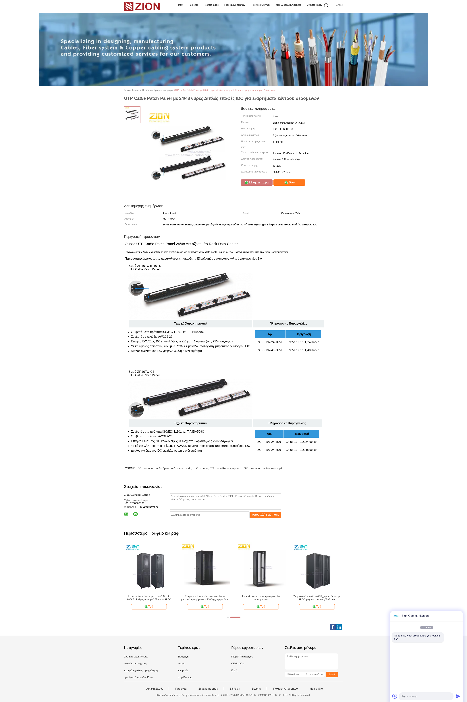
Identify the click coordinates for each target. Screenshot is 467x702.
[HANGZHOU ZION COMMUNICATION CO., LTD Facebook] (333, 627)
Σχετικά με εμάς (208, 688)
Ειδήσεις (235, 688)
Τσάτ (291, 182)
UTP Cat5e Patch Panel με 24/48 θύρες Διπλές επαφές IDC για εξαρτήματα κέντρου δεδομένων (224, 90)
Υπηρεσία (183, 670)
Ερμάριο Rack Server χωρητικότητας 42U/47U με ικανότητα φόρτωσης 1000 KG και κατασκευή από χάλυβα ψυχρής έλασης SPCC (205, 598)
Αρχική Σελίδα (154, 688)
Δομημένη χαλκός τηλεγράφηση (141, 670)
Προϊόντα (193, 5)
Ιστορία (181, 663)
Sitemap (256, 688)
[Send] (458, 696)
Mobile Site (316, 688)
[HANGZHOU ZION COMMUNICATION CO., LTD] (142, 6)
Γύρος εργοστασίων (234, 5)
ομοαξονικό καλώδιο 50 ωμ (138, 677)
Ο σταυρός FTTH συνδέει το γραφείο (217, 468)
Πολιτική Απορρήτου (285, 688)
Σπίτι (180, 5)
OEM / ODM (237, 663)
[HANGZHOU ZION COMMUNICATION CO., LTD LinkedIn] (339, 627)
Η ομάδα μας (184, 677)
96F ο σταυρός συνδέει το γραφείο (263, 468)
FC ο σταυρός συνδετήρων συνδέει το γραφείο (164, 468)
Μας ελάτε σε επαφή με (288, 5)
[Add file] (394, 696)
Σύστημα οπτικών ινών (136, 656)
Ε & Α (234, 670)
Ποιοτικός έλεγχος (260, 5)
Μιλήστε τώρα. (314, 5)
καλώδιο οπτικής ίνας (135, 663)
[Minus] (458, 616)
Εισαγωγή (183, 656)
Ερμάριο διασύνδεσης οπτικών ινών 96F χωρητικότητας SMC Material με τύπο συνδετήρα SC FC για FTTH (261, 598)
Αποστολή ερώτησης (265, 514)
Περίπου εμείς (211, 5)
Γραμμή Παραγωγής (241, 656)
